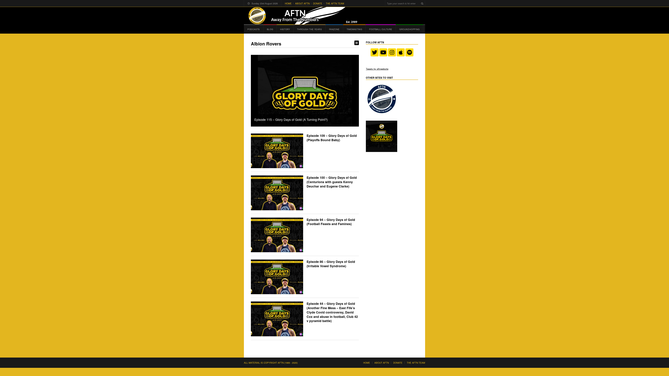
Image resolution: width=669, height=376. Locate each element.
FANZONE (334, 29)
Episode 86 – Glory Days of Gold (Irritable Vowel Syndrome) (331, 263)
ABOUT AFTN (302, 3)
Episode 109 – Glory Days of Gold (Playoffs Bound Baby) (332, 137)
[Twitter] (375, 52)
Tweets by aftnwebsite (377, 68)
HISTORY (285, 29)
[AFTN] (301, 15)
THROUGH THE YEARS (309, 29)
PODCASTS (253, 29)
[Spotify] (409, 52)
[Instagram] (392, 52)
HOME (288, 3)
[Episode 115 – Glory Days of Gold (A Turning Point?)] (305, 91)
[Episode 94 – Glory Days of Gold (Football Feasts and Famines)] (277, 235)
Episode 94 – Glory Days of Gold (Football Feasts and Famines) (331, 221)
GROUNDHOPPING (409, 29)
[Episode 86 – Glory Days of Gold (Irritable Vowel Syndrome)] (277, 277)
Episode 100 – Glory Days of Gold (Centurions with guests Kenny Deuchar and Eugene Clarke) (332, 181)
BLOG (270, 29)
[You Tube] (383, 52)
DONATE (317, 3)
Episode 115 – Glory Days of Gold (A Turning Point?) (291, 119)
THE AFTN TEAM (335, 3)
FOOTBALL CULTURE (380, 29)
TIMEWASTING (354, 29)
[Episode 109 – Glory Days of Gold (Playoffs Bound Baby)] (277, 151)
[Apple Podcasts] (401, 52)
